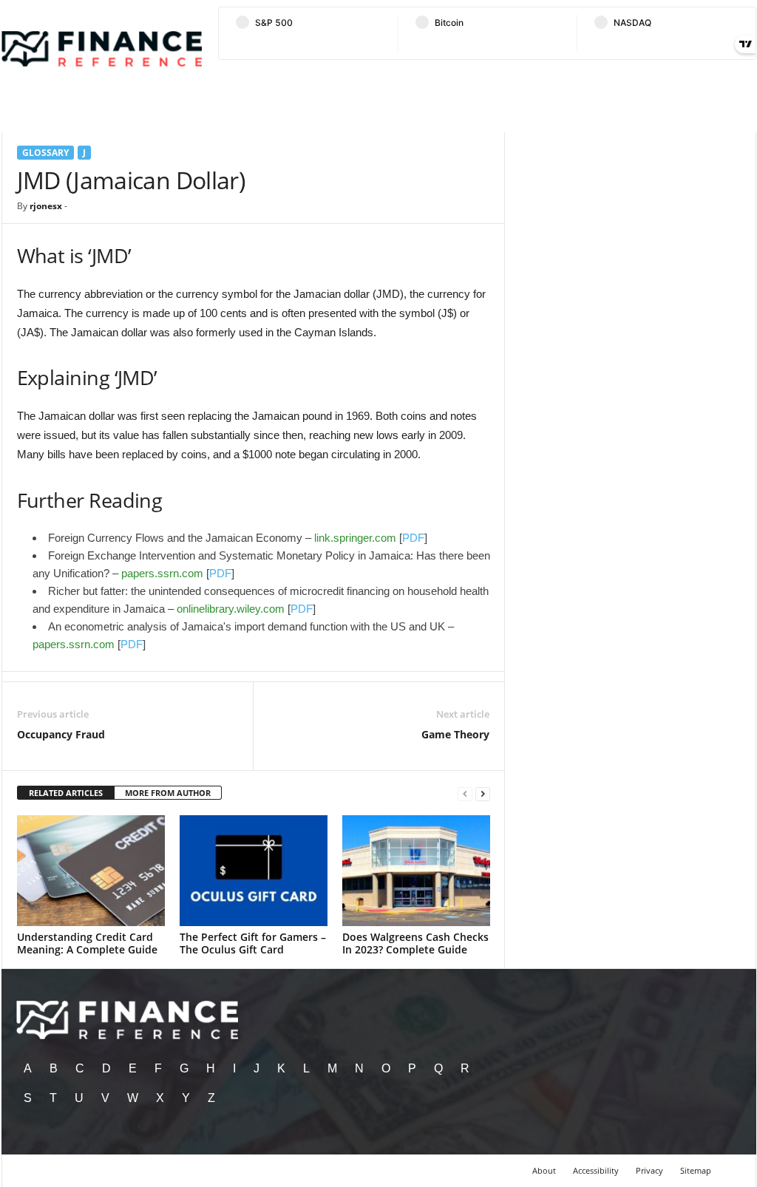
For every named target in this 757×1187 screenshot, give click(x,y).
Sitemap (695, 1170)
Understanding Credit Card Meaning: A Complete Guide (87, 943)
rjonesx (46, 206)
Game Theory (455, 734)
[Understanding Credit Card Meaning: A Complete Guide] (91, 870)
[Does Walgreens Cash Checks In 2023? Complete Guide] (416, 870)
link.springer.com (355, 537)
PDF (413, 537)
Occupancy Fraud (61, 734)
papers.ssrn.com (162, 573)
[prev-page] (465, 793)
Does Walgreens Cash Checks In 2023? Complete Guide (415, 943)
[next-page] (482, 793)
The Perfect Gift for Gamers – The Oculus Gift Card (253, 943)
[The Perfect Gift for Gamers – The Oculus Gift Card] (253, 870)
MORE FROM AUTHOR (168, 792)
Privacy (649, 1170)
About (544, 1170)
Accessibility (596, 1170)
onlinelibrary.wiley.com (231, 608)
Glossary (45, 152)
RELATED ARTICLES (66, 792)
